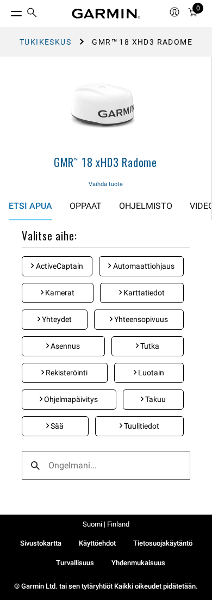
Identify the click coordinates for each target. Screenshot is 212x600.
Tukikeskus (45, 42)
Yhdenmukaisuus (138, 563)
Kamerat (58, 292)
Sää (56, 426)
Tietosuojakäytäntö (162, 543)
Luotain (150, 372)
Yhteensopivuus (140, 319)
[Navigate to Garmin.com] (106, 13)
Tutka (149, 346)
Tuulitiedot (140, 426)
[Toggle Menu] (6, 11)
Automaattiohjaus (142, 266)
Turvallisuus (75, 563)
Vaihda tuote (106, 184)
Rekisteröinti (66, 372)
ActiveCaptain (58, 266)
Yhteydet (56, 319)
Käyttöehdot (97, 543)
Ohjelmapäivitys (70, 399)
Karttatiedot (143, 292)
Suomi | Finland (106, 524)
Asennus (64, 346)
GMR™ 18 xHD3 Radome (105, 162)
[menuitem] (32, 14)
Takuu (155, 399)
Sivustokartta (40, 543)
